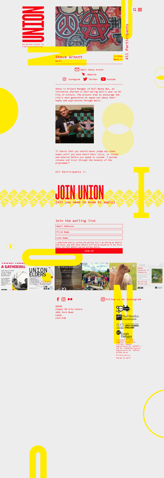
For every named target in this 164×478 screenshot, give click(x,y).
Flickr (70, 299)
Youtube (111, 79)
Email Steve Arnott (91, 69)
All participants (126, 42)
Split (128, 358)
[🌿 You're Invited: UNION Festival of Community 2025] (150, 276)
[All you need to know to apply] (85, 202)
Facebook (57, 299)
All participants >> (70, 171)
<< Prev (118, 56)
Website (91, 74)
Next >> (118, 59)
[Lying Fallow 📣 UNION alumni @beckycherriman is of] (123, 276)
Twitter (93, 79)
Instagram (74, 79)
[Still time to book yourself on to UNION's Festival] (95, 276)
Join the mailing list (75, 221)
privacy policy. (93, 247)
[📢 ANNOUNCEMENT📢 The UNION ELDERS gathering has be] (41, 276)
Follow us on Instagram (123, 299)
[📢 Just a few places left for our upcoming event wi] (13, 276)
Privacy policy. (123, 355)
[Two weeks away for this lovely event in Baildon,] (68, 276)
